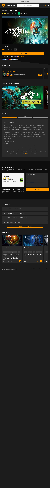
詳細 (25, 116)
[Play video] (23, 97)
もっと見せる (24, 153)
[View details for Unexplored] (12, 240)
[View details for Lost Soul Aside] (33, 240)
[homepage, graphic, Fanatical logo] (8, 5)
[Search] (37, 5)
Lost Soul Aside (27, 247)
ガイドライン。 (6, 170)
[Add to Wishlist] (46, 53)
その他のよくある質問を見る (25, 226)
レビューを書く (38, 189)
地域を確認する (21, 56)
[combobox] (29, 5)
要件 (41, 116)
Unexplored (6, 247)
